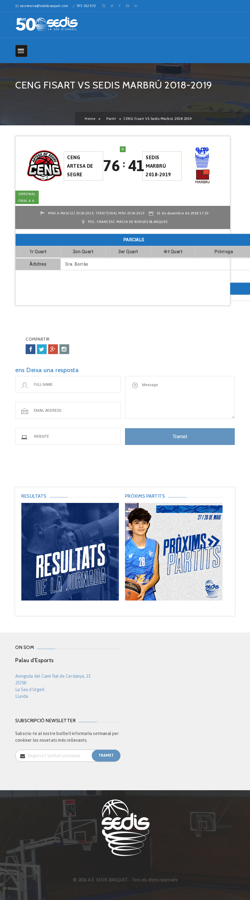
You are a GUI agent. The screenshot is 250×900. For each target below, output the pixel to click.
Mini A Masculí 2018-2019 (70, 213)
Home (90, 119)
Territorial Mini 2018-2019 (119, 213)
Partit (111, 119)
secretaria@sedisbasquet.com (44, 6)
